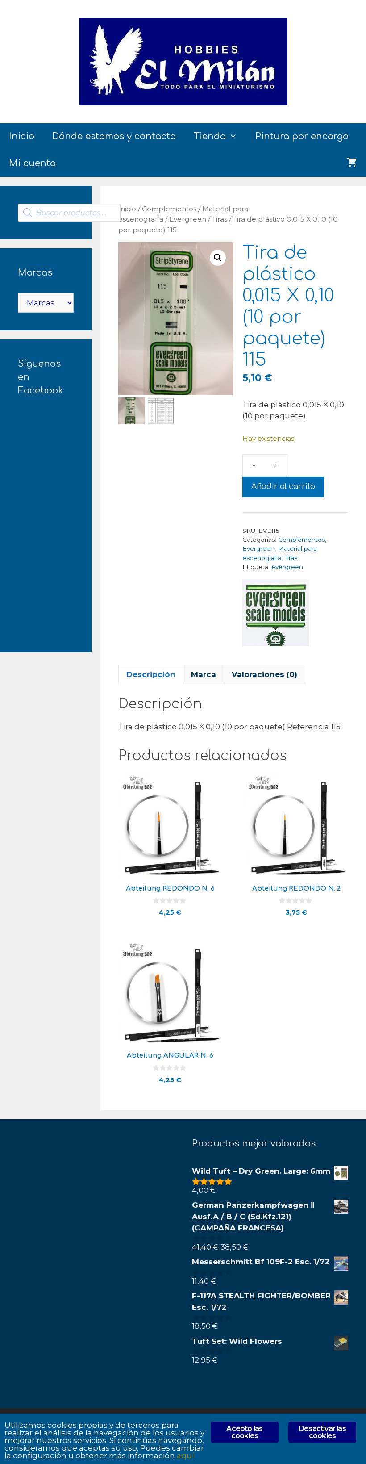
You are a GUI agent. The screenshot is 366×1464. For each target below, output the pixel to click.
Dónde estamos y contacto (114, 136)
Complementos (169, 209)
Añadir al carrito (283, 486)
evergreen (287, 566)
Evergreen (187, 219)
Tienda (210, 136)
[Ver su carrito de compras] (352, 163)
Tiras (219, 219)
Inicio (21, 136)
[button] (218, 258)
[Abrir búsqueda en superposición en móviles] (69, 213)
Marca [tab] (203, 674)
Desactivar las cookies (322, 1432)
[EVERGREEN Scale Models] (275, 614)
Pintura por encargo (302, 136)
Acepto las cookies (244, 1432)
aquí (185, 1455)
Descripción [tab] (150, 674)
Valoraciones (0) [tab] (264, 674)
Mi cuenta (32, 163)
